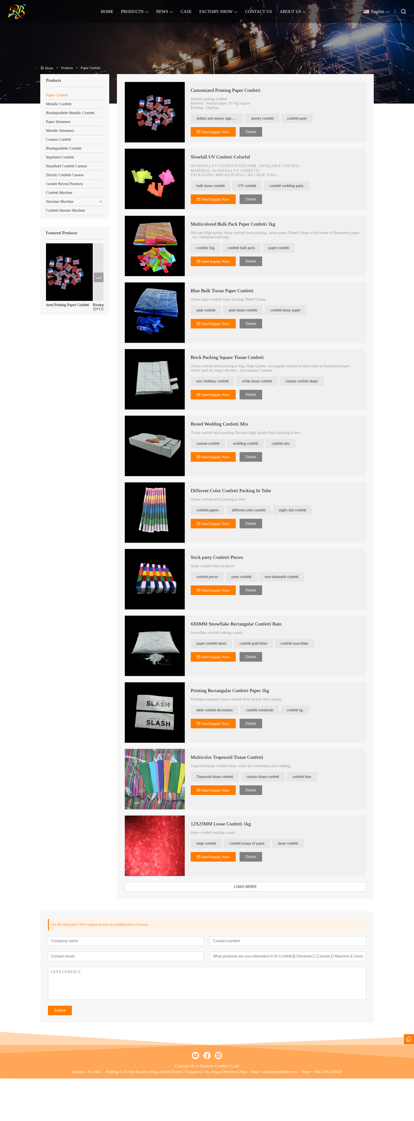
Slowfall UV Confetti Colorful (220, 156)
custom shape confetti (263, 777)
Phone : (307, 1072)
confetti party (297, 118)
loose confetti (288, 843)
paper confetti (278, 248)
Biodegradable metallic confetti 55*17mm (69, 307)
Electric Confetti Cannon (65, 175)
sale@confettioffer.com (279, 1072)
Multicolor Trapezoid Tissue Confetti (227, 757)
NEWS (162, 11)
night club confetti (292, 510)
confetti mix (281, 443)
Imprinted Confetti (60, 157)
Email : (256, 1072)
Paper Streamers (58, 122)
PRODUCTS (132, 11)
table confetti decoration (214, 710)
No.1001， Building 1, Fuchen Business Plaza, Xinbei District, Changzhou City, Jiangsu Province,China (167, 1072)
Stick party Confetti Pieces (217, 557)
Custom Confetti (58, 139)
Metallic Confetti (58, 104)
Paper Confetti (57, 95)
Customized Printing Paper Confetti (225, 90)
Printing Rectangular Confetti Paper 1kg (230, 690)
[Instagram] (218, 1055)
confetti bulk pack (241, 248)
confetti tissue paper (285, 310)
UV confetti (247, 186)
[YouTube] (195, 1055)
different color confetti (248, 510)
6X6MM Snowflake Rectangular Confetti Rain (236, 623)
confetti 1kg (205, 248)
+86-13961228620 (328, 1072)
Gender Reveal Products (64, 184)
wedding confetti (245, 443)
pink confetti (205, 310)
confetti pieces (207, 577)
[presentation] (51, 277)
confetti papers (207, 510)
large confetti (206, 843)
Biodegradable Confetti (63, 148)
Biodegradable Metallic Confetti (70, 113)
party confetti (241, 577)
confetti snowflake (294, 643)
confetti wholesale (259, 710)
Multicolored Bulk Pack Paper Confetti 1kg (233, 224)
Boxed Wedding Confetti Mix (219, 423)
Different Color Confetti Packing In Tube (231, 490)
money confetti (262, 118)
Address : (79, 1072)
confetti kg (295, 710)
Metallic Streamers (60, 130)
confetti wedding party (287, 186)
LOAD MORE (245, 887)
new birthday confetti (212, 381)
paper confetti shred (211, 643)
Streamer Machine (60, 201)
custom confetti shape (301, 381)
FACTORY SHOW (216, 11)
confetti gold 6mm (253, 643)
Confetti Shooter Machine (65, 210)
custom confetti (207, 443)
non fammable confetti (282, 577)
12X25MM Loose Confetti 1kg (221, 823)
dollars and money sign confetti (219, 118)
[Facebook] (207, 1055)
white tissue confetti (257, 381)
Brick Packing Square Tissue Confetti (227, 357)
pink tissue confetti (243, 310)
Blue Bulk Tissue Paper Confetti (222, 290)
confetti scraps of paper (247, 843)
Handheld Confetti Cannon (66, 166)
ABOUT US (290, 11)
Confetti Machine (59, 193)
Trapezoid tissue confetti (214, 777)
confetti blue (302, 777)
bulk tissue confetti (210, 186)
